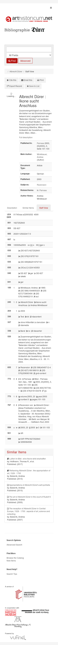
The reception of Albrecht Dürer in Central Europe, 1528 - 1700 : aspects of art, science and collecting (28, 511)
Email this (28, 80)
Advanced (25, 60)
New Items (11, 560)
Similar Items (28, 207)
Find (13, 60)
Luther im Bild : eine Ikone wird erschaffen (27, 458)
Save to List (34, 86)
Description (12, 207)
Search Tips (12, 573)
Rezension (41, 184)
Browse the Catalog (15, 557)
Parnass (40, 143)
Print (42, 80)
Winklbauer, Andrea (42, 155)
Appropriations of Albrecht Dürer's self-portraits (29, 484)
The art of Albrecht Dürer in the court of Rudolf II (30, 496)
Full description (26, 137)
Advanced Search (14, 544)
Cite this (12, 80)
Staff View (43, 207)
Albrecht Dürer (16, 71)
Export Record (15, 86)
